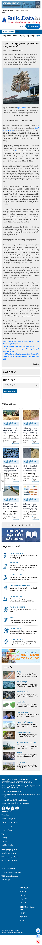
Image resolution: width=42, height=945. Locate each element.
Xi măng (23, 891)
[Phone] (38, 941)
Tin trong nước (22, 762)
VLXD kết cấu (7, 830)
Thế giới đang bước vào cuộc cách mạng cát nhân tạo (10, 506)
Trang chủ (6, 36)
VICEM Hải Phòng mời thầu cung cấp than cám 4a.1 (27, 747)
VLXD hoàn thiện (23, 712)
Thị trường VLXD (22, 692)
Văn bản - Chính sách (9, 853)
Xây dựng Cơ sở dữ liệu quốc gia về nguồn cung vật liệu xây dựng (27, 676)
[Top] (21, 5)
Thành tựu (5, 815)
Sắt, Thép (23, 895)
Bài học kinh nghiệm (24, 732)
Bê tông (4, 838)
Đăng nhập (34, 26)
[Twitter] (12, 372)
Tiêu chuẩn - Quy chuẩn (10, 857)
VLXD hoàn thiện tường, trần (11, 872)
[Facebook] (9, 372)
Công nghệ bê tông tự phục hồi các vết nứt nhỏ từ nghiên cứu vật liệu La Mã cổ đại (27, 757)
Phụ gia (4, 841)
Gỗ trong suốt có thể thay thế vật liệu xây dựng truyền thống (28, 716)
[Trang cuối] (33, 525)
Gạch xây (23, 902)
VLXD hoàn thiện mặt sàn (10, 876)
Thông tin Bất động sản (25, 722)
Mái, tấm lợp (6, 880)
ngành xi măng (22, 108)
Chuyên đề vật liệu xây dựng (23, 36)
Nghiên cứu (21, 702)
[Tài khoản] (38, 930)
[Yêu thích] (2, 488)
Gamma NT (20, 932)
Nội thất (22, 913)
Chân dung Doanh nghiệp (10, 822)
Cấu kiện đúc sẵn (7, 845)
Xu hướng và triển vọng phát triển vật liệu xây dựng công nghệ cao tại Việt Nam (30, 509)
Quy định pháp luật (9, 850)
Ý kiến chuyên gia (7, 826)
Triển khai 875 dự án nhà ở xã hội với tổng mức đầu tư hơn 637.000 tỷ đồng (27, 726)
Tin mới (7, 667)
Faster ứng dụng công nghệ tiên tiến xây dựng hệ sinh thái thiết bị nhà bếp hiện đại (27, 736)
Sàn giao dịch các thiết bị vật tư (27, 743)
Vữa (3, 834)
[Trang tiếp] (29, 525)
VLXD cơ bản (25, 888)
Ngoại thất (23, 917)
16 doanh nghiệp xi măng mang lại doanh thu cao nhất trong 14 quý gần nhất (27, 767)
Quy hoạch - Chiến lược (9, 860)
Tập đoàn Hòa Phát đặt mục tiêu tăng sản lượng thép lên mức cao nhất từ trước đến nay (27, 687)
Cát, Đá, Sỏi (23, 899)
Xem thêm (14, 442)
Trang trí (23, 920)
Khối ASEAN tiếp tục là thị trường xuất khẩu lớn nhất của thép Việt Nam (27, 696)
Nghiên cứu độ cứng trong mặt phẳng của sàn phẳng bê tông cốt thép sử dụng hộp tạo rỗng (27, 707)
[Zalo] (38, 936)
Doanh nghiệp (22, 682)
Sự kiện (19, 672)
